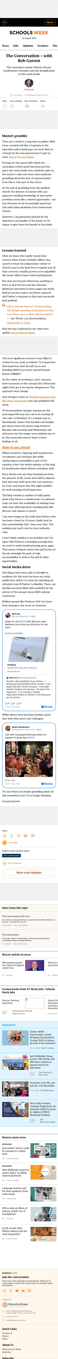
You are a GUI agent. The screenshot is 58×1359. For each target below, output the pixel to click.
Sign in (50, 22)
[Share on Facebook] (11, 835)
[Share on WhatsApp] (4, 835)
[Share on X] (18, 835)
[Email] (29, 1290)
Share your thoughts (29, 872)
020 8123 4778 (12, 1317)
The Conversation (11, 855)
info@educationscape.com (15, 1320)
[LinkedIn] (23, 1290)
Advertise (6, 1352)
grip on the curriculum (21, 157)
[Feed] (4, 1290)
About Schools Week (11, 1349)
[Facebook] (10, 1290)
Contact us (7, 1333)
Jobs (15, 45)
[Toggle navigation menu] (4, 22)
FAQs (4, 1339)
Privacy (5, 1336)
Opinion (28, 45)
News (5, 45)
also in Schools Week (23, 332)
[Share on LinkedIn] (25, 835)
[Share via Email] (32, 835)
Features (42, 45)
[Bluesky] (17, 1290)
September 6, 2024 (18, 322)
